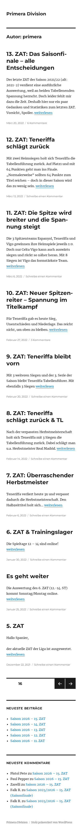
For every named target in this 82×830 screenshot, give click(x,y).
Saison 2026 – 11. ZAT (27, 741)
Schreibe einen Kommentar (44, 196)
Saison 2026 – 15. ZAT (27, 719)
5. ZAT (15, 626)
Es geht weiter (27, 576)
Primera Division (26, 14)
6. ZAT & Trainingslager (39, 532)
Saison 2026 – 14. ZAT (27, 724)
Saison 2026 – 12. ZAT (27, 735)
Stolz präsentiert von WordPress (51, 822)
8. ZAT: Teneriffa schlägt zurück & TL (34, 416)
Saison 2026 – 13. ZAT (27, 730)
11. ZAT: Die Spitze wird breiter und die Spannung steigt (39, 219)
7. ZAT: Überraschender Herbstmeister (40, 479)
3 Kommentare (40, 339)
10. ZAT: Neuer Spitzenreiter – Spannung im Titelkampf (39, 300)
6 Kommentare (37, 123)
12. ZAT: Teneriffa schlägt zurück (30, 143)
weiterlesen (43, 113)
